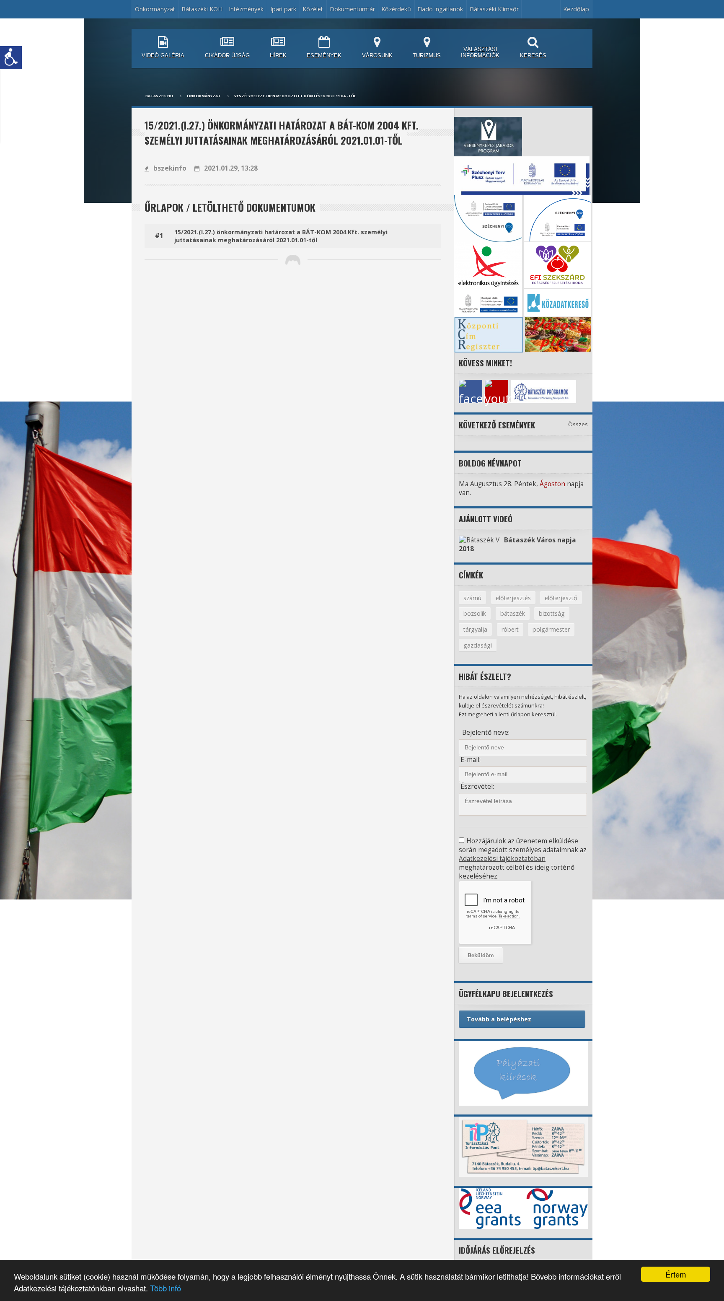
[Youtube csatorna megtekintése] (496, 391)
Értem (675, 1274)
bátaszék (512, 613)
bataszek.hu (159, 95)
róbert (510, 629)
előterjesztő (561, 598)
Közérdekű (396, 9)
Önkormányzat (204, 95)
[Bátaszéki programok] (523, 391)
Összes (578, 424)
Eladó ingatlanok (440, 9)
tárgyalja (475, 629)
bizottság (552, 613)
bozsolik (474, 613)
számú (472, 598)
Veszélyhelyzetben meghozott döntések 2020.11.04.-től (295, 95)
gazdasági (477, 645)
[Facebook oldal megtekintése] (470, 391)
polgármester (551, 629)
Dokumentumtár (352, 9)
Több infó (165, 1288)
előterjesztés (513, 598)
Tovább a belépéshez (499, 1019)
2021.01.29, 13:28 (231, 168)
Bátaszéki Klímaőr (494, 9)
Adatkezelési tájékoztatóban (502, 858)
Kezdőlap (576, 9)
